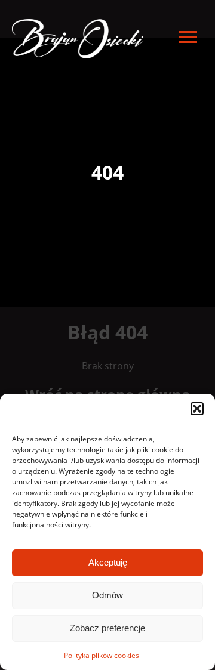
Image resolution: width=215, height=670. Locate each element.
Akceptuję (107, 562)
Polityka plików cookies (101, 655)
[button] (197, 409)
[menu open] (188, 37)
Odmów (107, 595)
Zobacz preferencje (107, 628)
